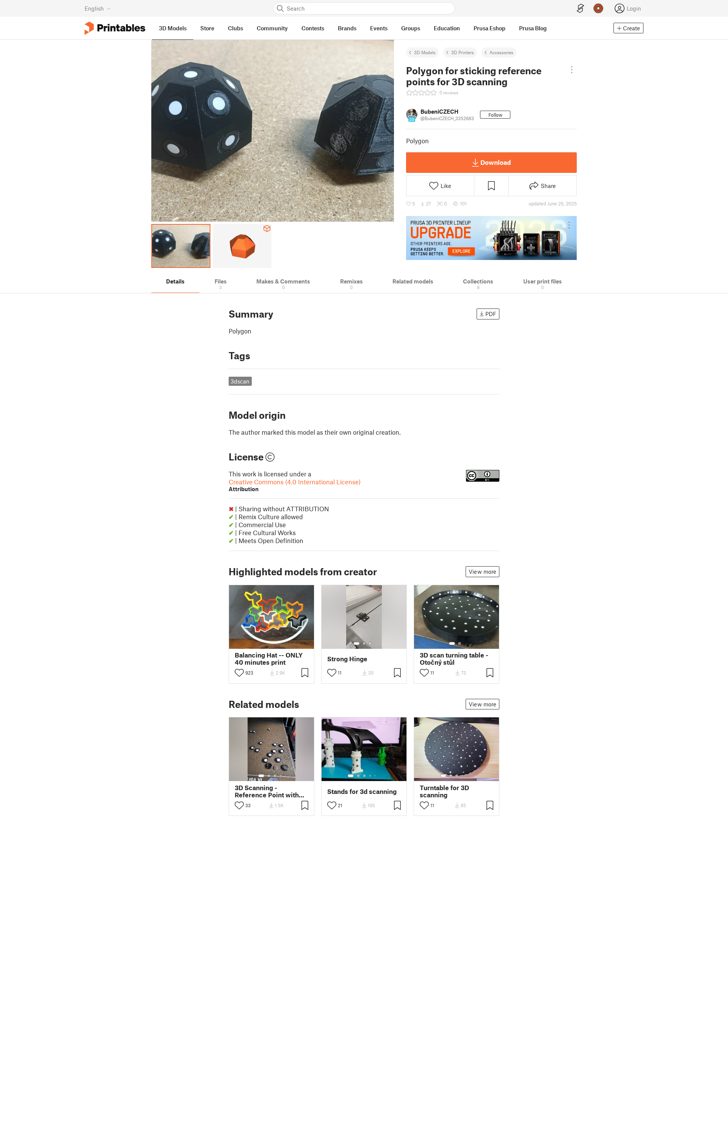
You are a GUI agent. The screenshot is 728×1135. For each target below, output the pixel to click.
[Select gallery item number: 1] (356, 643)
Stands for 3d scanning (362, 791)
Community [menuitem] (272, 28)
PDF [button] (490, 313)
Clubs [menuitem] (235, 28)
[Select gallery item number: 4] (280, 775)
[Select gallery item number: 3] (370, 643)
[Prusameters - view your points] (598, 8)
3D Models (425, 52)
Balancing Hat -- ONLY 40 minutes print (269, 658)
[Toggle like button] (239, 672)
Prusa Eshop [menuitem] (489, 28)
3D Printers (462, 52)
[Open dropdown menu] (571, 69)
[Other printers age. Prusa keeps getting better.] (491, 238)
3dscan (240, 381)
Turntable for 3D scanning (444, 791)
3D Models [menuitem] (173, 28)
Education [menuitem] (447, 28)
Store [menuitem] (207, 28)
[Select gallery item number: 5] (375, 775)
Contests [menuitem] (312, 28)
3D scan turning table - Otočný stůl (454, 658)
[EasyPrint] (580, 8)
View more (482, 571)
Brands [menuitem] (347, 28)
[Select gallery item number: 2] (364, 643)
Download (495, 162)
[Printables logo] (115, 28)
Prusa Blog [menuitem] (533, 28)
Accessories (501, 52)
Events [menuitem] (379, 28)
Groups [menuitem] (410, 28)
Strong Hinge (347, 658)
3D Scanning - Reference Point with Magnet (267, 791)
